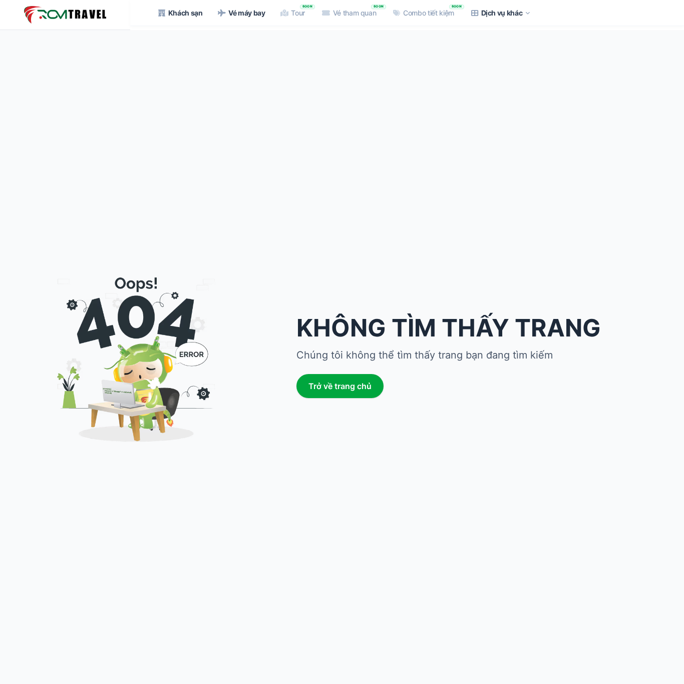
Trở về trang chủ (340, 386)
